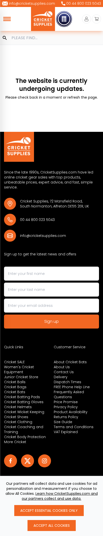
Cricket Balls (15, 381)
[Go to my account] (86, 18)
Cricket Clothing (18, 421)
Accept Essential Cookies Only (49, 510)
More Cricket (15, 441)
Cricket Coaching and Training (23, 429)
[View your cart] (96, 18)
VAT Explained (66, 431)
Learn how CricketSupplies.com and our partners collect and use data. (60, 496)
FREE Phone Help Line (72, 386)
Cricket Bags (15, 386)
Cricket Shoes (16, 416)
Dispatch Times (67, 381)
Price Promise (66, 401)
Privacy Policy (66, 406)
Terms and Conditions (74, 426)
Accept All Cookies (52, 525)
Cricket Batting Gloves (24, 401)
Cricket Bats (14, 391)
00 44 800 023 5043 (37, 219)
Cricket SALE (14, 361)
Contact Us (64, 371)
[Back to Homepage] (51, 147)
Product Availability (71, 411)
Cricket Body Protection (25, 436)
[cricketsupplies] (43, 19)
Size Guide (63, 421)
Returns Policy (66, 416)
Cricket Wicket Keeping (24, 411)
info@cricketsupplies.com (43, 235)
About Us (62, 366)
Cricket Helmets (18, 406)
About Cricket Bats (70, 361)
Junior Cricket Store (21, 376)
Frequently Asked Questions (69, 394)
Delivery (61, 376)
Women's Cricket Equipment (19, 369)
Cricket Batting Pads (22, 396)
